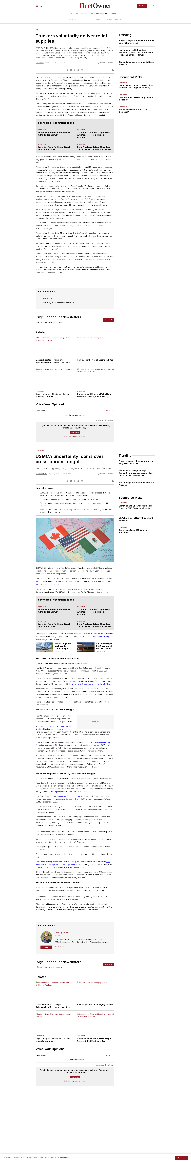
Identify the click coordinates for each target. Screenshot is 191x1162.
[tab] (41, 410)
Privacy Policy (64, 1157)
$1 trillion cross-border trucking (96, 637)
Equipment (119, 19)
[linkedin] (71, 70)
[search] (40, 5)
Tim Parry (40, 63)
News (37, 29)
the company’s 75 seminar (47, 585)
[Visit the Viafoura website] (108, 420)
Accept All (181, 1158)
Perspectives (98, 19)
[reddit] (78, 70)
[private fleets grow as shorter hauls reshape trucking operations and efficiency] (44, 647)
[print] (113, 70)
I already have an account (74, 436)
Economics (40, 450)
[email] (82, 70)
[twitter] (75, 70)
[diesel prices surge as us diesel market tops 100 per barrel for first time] (86, 647)
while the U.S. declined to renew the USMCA (91, 684)
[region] (75, 415)
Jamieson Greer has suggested (71, 796)
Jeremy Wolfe (41, 474)
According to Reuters (45, 783)
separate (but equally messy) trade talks (60, 791)
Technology (85, 19)
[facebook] (68, 70)
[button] (37, 5)
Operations (71, 19)
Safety (109, 19)
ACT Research (68, 581)
